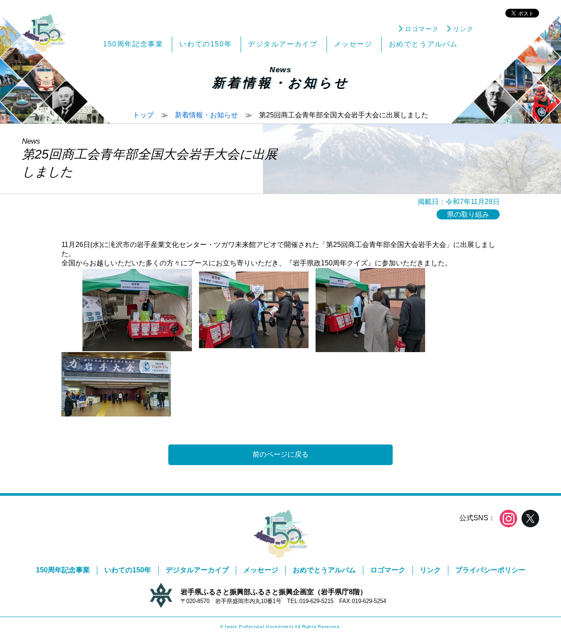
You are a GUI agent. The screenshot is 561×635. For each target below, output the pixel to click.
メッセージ (260, 570)
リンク (430, 570)
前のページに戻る (280, 454)
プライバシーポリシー (490, 570)
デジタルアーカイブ (197, 570)
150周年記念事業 (63, 570)
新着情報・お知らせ (206, 115)
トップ (143, 115)
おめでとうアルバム (324, 570)
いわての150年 (127, 570)
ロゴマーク (387, 570)
